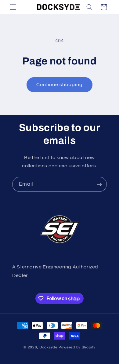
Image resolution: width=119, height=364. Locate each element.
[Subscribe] (99, 184)
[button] (13, 7)
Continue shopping (59, 84)
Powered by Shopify (77, 347)
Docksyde (48, 347)
